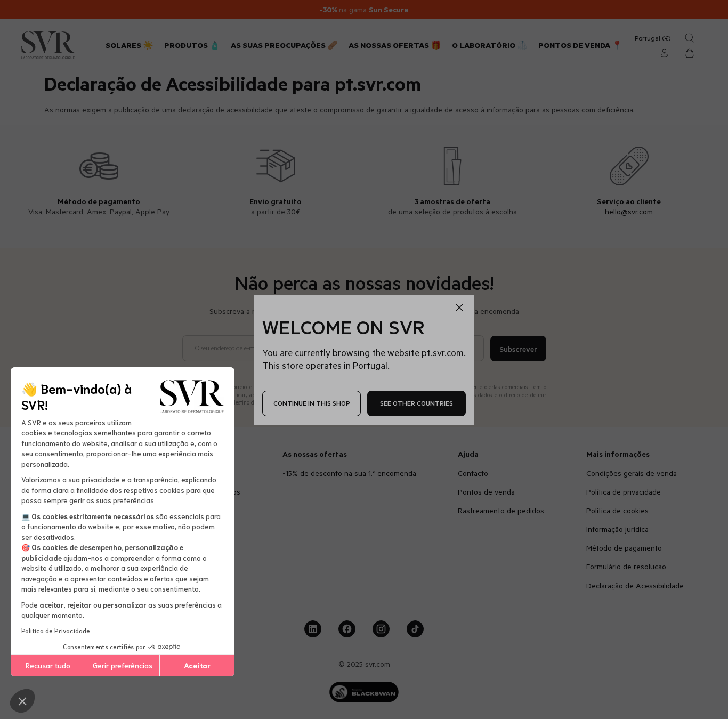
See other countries (416, 403)
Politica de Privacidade (55, 630)
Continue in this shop (311, 403)
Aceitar (197, 665)
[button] (22, 701)
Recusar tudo (48, 665)
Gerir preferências (122, 665)
